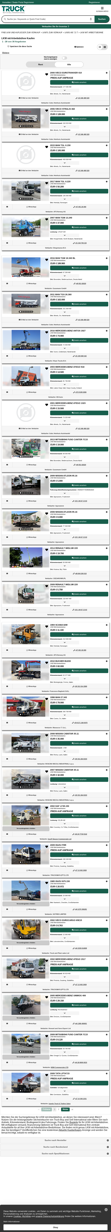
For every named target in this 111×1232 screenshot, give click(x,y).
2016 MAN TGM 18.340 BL (62, 258)
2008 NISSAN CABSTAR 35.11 (64, 734)
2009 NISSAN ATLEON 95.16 (63, 476)
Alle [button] (69, 64)
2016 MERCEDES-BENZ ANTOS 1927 (68, 331)
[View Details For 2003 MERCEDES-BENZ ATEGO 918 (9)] (25, 376)
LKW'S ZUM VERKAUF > (53, 32)
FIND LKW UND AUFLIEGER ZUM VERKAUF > (21, 32)
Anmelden (6, 2)
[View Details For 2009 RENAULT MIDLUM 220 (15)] (25, 594)
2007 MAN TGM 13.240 (61, 218)
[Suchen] (5, 19)
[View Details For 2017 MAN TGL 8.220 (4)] (25, 191)
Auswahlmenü (102, 11)
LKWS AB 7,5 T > (72, 32)
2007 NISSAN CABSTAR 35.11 (64, 770)
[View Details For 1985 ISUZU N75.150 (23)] (25, 891)
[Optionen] (107, 73)
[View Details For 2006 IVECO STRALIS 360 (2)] (25, 118)
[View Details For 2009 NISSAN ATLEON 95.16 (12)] (25, 485)
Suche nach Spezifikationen (55, 1153)
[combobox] (58, 19)
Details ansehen (80, 82)
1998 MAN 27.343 (58, 697)
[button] (79, 47)
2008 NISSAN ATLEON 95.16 (63, 512)
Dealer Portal (17, 2)
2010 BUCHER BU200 (60, 661)
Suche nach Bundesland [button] (55, 1147)
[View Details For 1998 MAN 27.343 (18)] (25, 707)
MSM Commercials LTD (59, 1067)
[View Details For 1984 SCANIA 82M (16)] (25, 634)
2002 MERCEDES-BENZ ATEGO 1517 (68, 959)
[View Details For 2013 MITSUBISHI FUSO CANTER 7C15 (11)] (25, 449)
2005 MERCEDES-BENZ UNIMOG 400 (68, 995)
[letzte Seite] (72, 1109)
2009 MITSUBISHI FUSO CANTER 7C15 (69, 1034)
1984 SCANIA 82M (58, 625)
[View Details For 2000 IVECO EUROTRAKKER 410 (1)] (25, 90)
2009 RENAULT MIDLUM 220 (64, 584)
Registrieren (29, 2)
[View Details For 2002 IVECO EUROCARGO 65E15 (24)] (25, 929)
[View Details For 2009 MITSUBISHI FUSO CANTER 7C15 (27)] (25, 1044)
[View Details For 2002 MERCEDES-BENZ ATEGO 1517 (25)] (25, 968)
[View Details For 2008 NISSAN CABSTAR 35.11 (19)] (25, 743)
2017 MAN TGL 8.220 (60, 181)
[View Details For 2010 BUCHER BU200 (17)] (25, 670)
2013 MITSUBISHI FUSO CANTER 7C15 (69, 439)
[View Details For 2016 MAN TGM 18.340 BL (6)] (25, 267)
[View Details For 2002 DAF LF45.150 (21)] (25, 815)
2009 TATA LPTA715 (60, 1073)
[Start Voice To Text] (91, 19)
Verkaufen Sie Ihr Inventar (54, 27)
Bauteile (74, 1122)
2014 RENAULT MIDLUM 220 (64, 548)
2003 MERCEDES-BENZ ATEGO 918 (67, 367)
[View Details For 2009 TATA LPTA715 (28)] (25, 1083)
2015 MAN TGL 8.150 (60, 145)
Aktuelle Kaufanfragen (70, 1130)
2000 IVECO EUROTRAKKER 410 (66, 73)
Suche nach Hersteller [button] (55, 1140)
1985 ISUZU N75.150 (60, 881)
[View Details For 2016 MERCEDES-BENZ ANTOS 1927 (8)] (25, 340)
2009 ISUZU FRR (58, 845)
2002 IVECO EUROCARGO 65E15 (66, 920)
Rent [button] (40, 64)
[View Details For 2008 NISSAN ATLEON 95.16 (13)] (25, 521)
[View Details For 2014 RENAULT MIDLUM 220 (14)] (25, 557)
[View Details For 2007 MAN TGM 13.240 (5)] (25, 227)
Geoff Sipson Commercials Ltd (59, 839)
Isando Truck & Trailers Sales (60, 1103)
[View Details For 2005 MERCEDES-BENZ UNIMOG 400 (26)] (25, 1005)
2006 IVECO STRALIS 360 (62, 109)
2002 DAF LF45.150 (59, 806)
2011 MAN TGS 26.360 (61, 294)
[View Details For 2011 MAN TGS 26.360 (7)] (25, 304)
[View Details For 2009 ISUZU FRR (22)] (25, 854)
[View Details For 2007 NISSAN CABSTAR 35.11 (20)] (25, 779)
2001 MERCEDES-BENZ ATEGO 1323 (68, 403)
